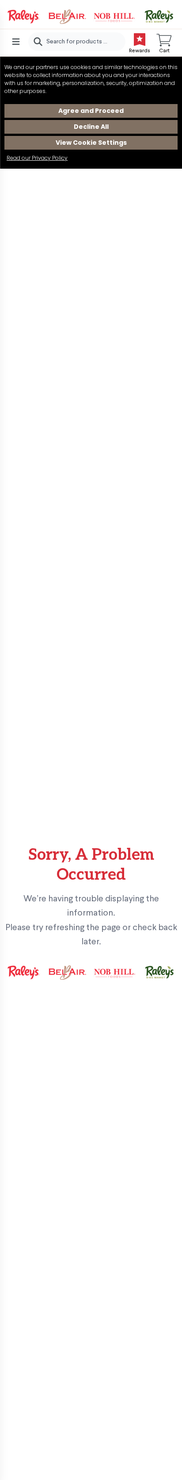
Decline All (91, 126)
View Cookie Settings (91, 142)
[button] (164, 41)
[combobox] (76, 41)
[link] (91, 17)
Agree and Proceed (91, 110)
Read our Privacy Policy (37, 158)
